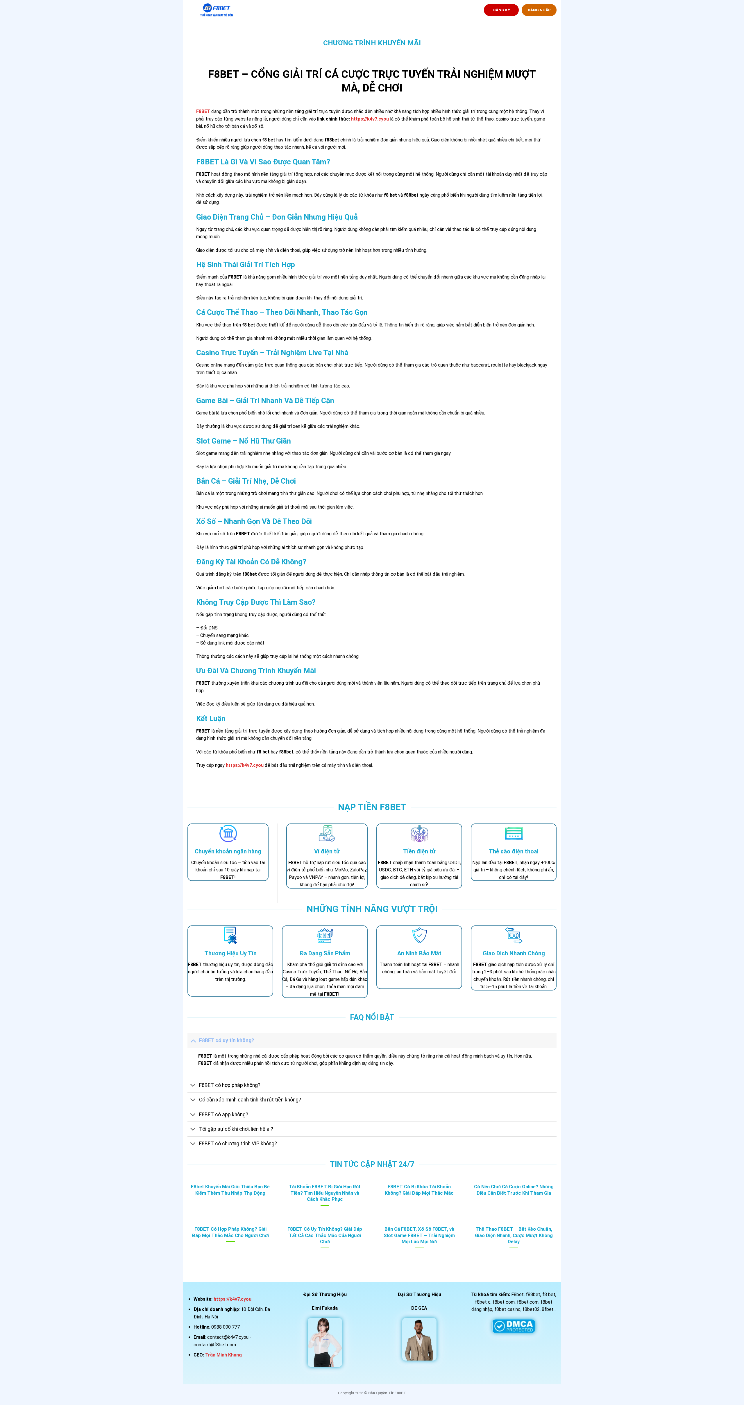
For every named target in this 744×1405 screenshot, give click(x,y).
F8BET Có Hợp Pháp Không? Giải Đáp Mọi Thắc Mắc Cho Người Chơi (230, 1232)
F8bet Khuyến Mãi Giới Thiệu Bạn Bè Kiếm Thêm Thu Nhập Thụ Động (230, 1190)
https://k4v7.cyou (370, 119)
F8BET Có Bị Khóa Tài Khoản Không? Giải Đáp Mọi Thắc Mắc (419, 1190)
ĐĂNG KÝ (501, 10)
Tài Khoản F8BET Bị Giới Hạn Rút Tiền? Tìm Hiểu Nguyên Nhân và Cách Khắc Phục (325, 1193)
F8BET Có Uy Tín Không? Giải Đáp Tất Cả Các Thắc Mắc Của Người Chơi (324, 1235)
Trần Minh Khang (223, 1355)
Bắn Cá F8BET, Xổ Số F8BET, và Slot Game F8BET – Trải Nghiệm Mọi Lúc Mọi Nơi (419, 1235)
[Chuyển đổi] (193, 1040)
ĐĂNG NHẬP (539, 10)
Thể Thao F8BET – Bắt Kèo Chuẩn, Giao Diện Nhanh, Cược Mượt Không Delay (514, 1235)
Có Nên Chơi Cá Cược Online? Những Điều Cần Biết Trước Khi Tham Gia (514, 1190)
